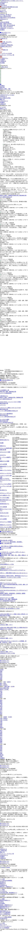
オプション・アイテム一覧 (7, 853)
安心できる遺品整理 (5, 912)
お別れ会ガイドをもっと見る (7, 653)
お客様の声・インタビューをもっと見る (10, 577)
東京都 (12, 584)
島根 (1, 735)
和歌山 (1, 727)
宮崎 (1, 753)
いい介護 (2, 923)
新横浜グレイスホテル (5, 524)
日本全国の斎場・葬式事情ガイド (8, 892)
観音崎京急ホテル (4, 503)
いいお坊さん (3, 891)
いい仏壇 (2, 895)
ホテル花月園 (3, 464)
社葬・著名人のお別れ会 (6, 26)
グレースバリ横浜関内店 (6, 413)
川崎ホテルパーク (4, 516)
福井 (1, 713)
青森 (1, 671)
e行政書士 (2, 903)
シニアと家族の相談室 (5, 917)
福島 (1, 678)
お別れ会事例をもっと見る (7, 564)
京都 (1, 723)
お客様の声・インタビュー (7, 28)
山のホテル (3, 455)
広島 (1, 732)
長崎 (1, 748)
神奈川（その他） (4, 689)
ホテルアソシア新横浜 (5, 521)
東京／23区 (3, 584)
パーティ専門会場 (4, 410)
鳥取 (1, 733)
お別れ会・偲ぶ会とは (5, 14)
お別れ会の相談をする (7, 380)
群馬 (1, 697)
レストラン (3, 393)
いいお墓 (2, 879)
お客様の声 (3, 858)
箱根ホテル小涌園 (4, 461)
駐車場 (9, 393)
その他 (12, 686)
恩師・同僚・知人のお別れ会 (7, 25)
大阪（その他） (4, 720)
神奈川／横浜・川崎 (5, 195)
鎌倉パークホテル (4, 478)
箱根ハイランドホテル (5, 470)
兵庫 (1, 721)
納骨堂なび (3, 883)
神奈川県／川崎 (14, 397)
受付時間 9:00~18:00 (9, 7)
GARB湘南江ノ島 (4, 390)
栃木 (1, 695)
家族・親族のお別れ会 (5, 23)
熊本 (1, 750)
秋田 (1, 674)
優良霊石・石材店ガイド (6, 886)
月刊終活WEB (3, 918)
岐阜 (1, 701)
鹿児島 (1, 755)
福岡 (1, 745)
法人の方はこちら (4, 662)
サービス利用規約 (4, 927)
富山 (1, 712)
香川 (1, 738)
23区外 (8, 682)
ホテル (1, 197)
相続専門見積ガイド (5, 900)
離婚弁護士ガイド (4, 908)
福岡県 (23, 593)
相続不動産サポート (5, 911)
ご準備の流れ (3, 850)
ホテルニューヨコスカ (5, 473)
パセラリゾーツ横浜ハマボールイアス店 (10, 407)
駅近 (4, 197)
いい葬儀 (2, 889)
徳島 (1, 739)
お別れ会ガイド (4, 19)
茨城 (1, 694)
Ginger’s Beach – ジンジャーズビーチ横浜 (10, 401)
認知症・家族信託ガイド (6, 905)
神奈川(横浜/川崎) (4, 688)
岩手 (1, 672)
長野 (1, 709)
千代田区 (8, 584)
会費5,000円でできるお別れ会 (7, 17)
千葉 (1, 692)
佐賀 (1, 747)
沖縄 (1, 756)
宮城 (1, 675)
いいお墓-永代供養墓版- (6, 880)
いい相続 (2, 898)
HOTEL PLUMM (4, 512)
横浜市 (12, 195)
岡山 (1, 730)
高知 (1, 742)
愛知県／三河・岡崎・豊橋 (7, 599)
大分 (1, 752)
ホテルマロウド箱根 (5, 452)
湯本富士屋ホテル (4, 439)
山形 (1, 677)
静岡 (1, 703)
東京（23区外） (4, 685)
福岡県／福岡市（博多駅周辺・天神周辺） (11, 593)
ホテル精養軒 (3, 519)
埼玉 (1, 691)
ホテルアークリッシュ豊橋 (7, 597)
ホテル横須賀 (3, 506)
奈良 (1, 726)
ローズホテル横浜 (4, 419)
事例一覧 (2, 852)
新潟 (1, 706)
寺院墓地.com (3, 885)
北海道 (1, 669)
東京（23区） (3, 683)
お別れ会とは (3, 849)
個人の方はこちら (6, 32)
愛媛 (1, 741)
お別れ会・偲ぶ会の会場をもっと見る (10, 608)
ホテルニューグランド (5, 493)
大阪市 (5, 717)
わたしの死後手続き (5, 914)
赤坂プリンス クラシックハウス (8, 583)
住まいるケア (3, 924)
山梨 (1, 707)
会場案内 (2, 758)
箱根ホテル (3, 446)
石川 (1, 710)
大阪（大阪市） (4, 718)
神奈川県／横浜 (18, 195)
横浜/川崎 (7, 686)
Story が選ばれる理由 (5, 16)
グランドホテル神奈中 (5, 484)
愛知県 (15, 599)
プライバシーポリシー (5, 926)
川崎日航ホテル (4, 396)
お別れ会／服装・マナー (6, 624)
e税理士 (2, 901)
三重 (1, 704)
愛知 (1, 700)
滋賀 (1, 724)
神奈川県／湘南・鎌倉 (5, 391)
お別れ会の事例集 (4, 22)
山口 (1, 736)
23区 (4, 682)
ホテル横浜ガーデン (5, 495)
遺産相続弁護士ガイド (5, 906)
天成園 (1, 442)
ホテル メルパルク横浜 (6, 527)
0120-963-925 (3, 34)
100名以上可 (9, 197)
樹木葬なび (3, 882)
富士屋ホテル (3, 490)
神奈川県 (24, 195)
